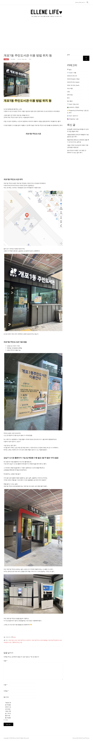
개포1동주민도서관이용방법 (39, 640)
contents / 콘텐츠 (74, 107)
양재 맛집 (70, 95)
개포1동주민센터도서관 (55, 640)
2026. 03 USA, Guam (73, 85)
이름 (5, 685)
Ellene (13, 59)
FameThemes (85, 738)
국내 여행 (70, 88)
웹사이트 (6, 697)
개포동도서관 (7, 642)
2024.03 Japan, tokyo (73, 79)
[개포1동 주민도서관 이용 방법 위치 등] (17, 80)
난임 (68, 91)
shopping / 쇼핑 (73, 119)
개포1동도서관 (12, 640)
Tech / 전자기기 (73, 116)
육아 (68, 98)
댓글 (5, 661)
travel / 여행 (72, 73)
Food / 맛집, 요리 (74, 104)
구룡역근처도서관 (17, 642)
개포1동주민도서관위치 (24, 640)
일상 (7, 59)
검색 (68, 55)
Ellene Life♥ (46, 12)
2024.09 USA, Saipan (73, 82)
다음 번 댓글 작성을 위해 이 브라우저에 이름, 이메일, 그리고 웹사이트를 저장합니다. (8, 711)
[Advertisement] (46, 35)
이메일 (6, 691)
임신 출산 (70, 101)
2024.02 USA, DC (72, 76)
